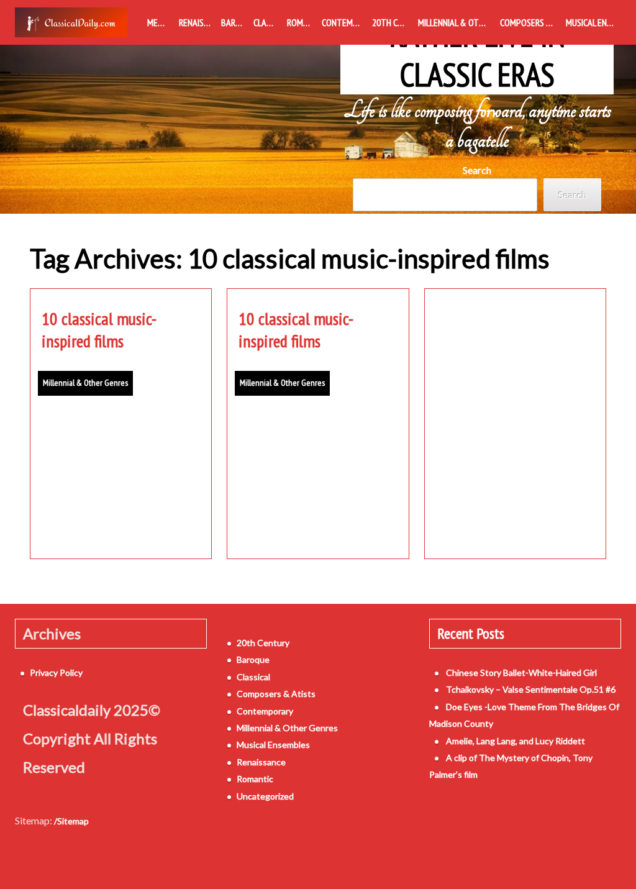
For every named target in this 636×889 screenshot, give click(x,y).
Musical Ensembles (593, 22)
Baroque (234, 22)
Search (477, 170)
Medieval (160, 22)
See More (121, 520)
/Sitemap (71, 821)
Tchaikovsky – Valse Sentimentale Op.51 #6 (531, 689)
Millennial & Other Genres (457, 22)
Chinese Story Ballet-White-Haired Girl (521, 672)
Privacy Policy (56, 672)
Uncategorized (265, 796)
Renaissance (197, 22)
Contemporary (344, 22)
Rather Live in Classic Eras (477, 54)
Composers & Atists (530, 22)
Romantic (302, 22)
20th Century (392, 22)
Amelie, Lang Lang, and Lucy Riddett (515, 741)
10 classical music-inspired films (99, 329)
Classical (267, 22)
